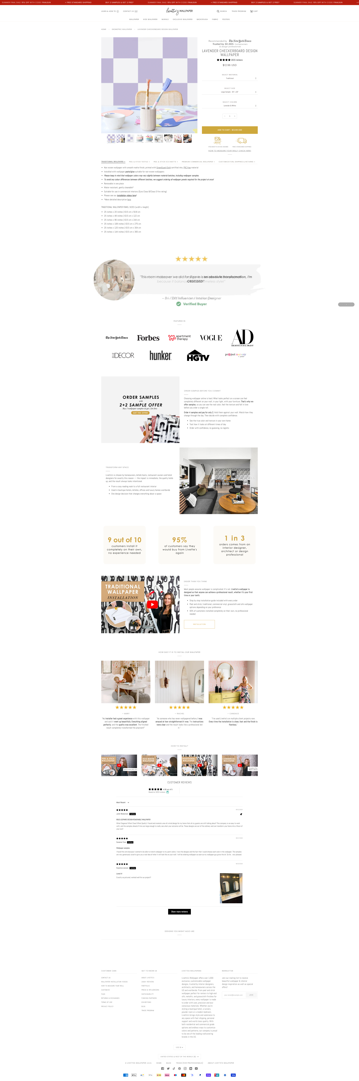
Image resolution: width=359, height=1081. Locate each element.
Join (251, 995)
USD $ (178, 1047)
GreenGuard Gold (164, 167)
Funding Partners (149, 998)
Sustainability (147, 994)
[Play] (149, 101)
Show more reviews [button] (179, 911)
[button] (224, 59)
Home (103, 29)
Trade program (147, 1010)
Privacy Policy (107, 1006)
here (129, 199)
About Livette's (147, 978)
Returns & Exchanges (110, 998)
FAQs (103, 994)
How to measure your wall (112, 986)
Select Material (230, 75)
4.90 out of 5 (167, 789)
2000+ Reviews (147, 982)
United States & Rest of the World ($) (178, 1056)
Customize (105, 990)
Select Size (229, 88)
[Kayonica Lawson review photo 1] (231, 888)
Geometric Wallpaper (122, 29)
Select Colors (230, 102)
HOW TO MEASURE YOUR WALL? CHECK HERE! (229, 151)
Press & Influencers (150, 990)
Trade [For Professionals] (189, 1063)
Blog (143, 1006)
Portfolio (145, 986)
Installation (199, 624)
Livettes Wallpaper (136, 1063)
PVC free (187, 167)
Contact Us (106, 978)
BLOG (168, 1063)
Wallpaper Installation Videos (114, 982)
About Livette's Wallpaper (221, 1063)
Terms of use (106, 1002)
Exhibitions (146, 1002)
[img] (122, 810)
